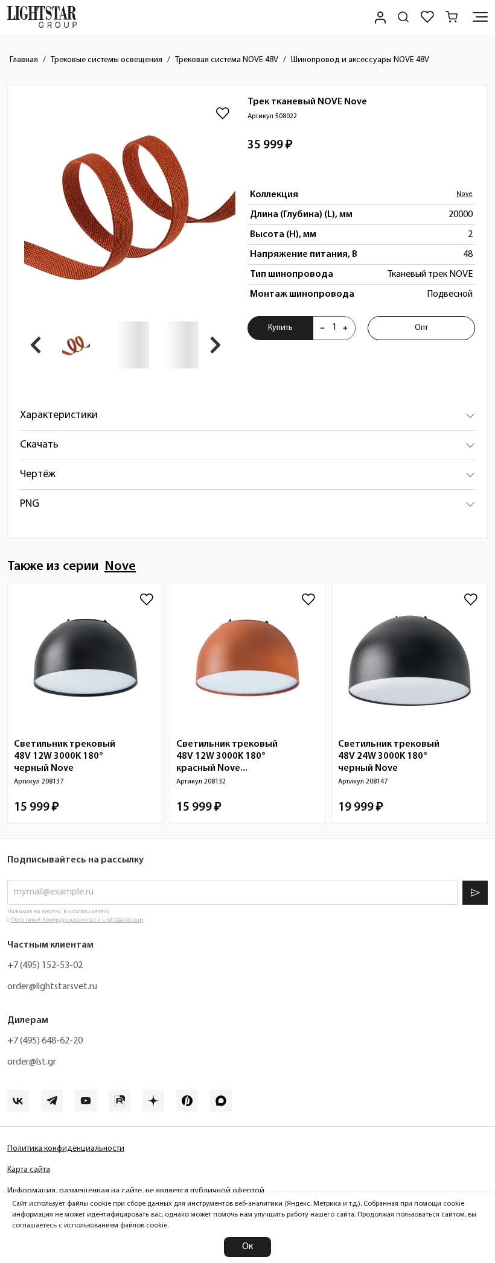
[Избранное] (427, 17)
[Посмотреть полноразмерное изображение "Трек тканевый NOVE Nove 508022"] (129, 202)
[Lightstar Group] (42, 17)
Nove (464, 194)
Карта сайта (28, 1169)
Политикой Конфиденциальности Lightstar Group (77, 920)
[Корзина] (451, 17)
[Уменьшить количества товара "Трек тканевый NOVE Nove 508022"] (322, 328)
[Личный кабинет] (379, 17)
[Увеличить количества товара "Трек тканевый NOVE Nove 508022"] (345, 328)
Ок (247, 1247)
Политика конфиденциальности (65, 1148)
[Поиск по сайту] (403, 17)
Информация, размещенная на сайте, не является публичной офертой (135, 1190)
